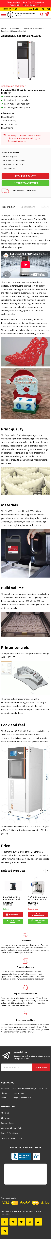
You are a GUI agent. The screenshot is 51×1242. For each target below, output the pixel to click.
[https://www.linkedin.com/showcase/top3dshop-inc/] (29, 1222)
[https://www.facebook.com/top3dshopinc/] (4, 1222)
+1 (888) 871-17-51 (9, 9)
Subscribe (41, 1067)
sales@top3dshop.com (21, 1097)
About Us (5, 1113)
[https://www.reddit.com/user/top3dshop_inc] (38, 1222)
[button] (43, 871)
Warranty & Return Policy (12, 1128)
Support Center (7, 1123)
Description (8, 206)
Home (3, 28)
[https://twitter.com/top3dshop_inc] (21, 1222)
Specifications (28, 206)
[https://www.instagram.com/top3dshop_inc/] (13, 1222)
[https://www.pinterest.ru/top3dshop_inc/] (4, 1231)
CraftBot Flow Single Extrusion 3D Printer (37, 898)
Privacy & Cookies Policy (11, 1138)
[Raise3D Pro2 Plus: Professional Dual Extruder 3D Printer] (13, 886)
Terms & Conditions (9, 1133)
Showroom (5, 1118)
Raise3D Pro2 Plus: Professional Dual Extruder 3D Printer (12, 898)
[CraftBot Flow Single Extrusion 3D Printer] (38, 886)
